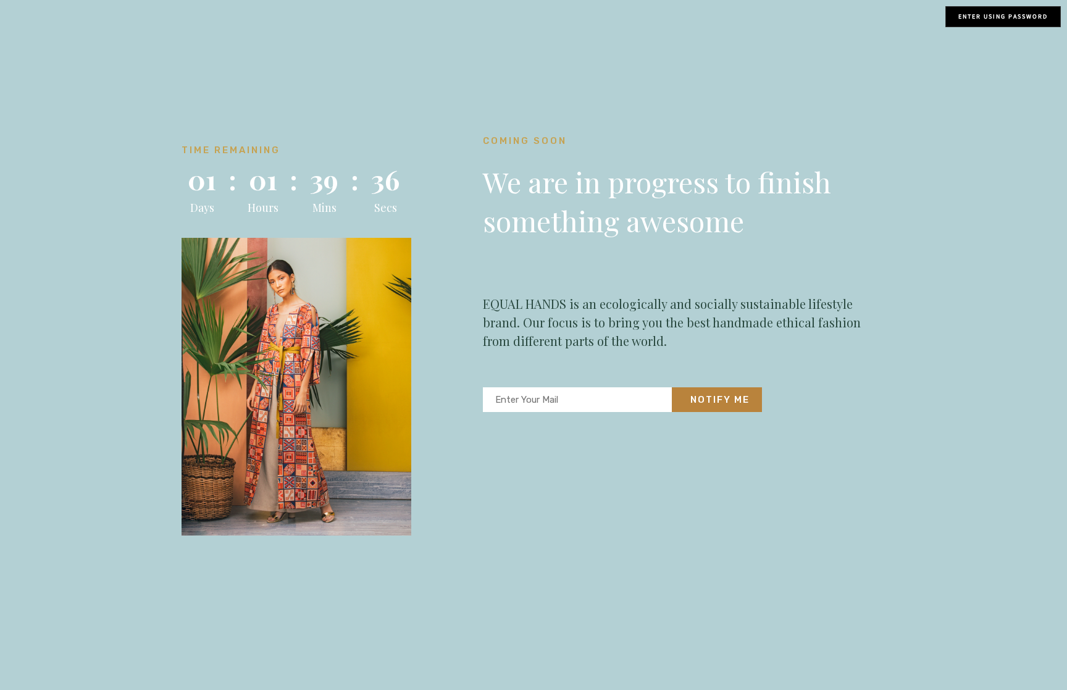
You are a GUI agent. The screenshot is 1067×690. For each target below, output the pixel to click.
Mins (324, 207)
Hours (263, 207)
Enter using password (1003, 16)
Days (202, 207)
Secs (385, 207)
